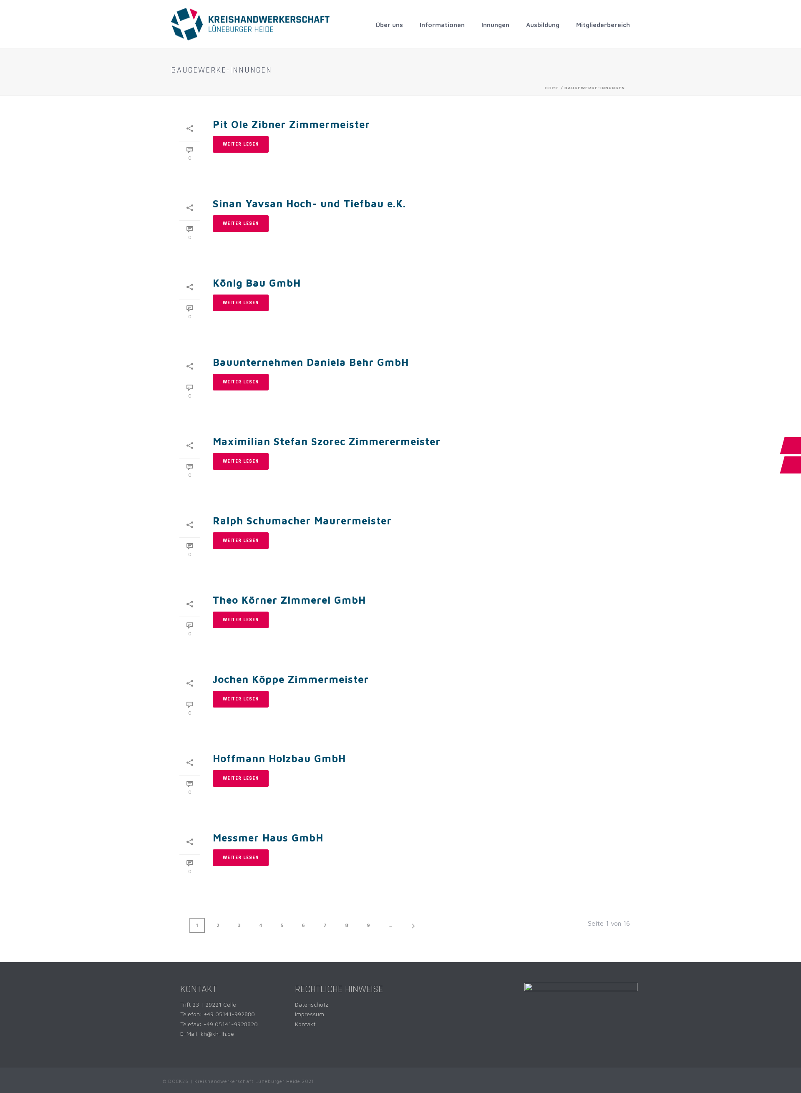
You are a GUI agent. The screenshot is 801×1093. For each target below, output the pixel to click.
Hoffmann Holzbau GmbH (279, 758)
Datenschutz (311, 1004)
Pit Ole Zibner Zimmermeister (291, 124)
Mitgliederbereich (603, 24)
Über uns (389, 24)
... (390, 925)
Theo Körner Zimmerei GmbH (289, 600)
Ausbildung (542, 24)
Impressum (309, 1013)
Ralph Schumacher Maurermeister (302, 520)
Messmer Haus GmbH (268, 838)
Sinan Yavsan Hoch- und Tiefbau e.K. (309, 203)
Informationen (442, 24)
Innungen (495, 24)
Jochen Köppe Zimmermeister (291, 679)
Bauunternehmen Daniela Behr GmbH (311, 362)
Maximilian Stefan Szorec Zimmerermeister (327, 441)
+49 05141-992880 (229, 1013)
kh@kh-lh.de (217, 1033)
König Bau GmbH (257, 283)
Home (552, 87)
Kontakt (305, 1024)
